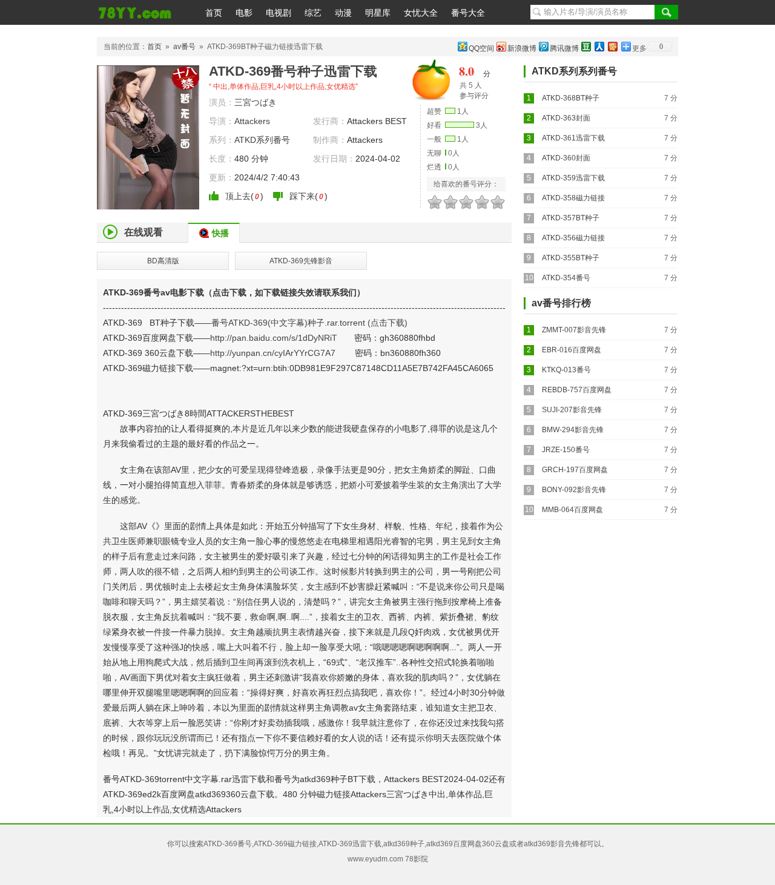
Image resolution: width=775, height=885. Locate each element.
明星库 (378, 13)
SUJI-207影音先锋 (572, 410)
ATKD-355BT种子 (570, 258)
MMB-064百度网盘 (572, 509)
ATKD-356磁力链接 (573, 238)
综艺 (313, 13)
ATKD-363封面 (566, 118)
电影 (244, 13)
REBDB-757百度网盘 (577, 390)
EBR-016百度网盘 (571, 350)
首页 (213, 13)
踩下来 (302, 196)
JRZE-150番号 (566, 450)
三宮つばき (255, 102)
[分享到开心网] (612, 46)
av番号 (184, 46)
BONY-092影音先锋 (574, 489)
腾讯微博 (564, 48)
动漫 (343, 13)
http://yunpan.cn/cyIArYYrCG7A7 (272, 353)
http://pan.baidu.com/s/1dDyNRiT (273, 338)
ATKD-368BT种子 (570, 98)
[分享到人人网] (598, 46)
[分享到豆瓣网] (585, 46)
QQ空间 (481, 48)
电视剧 (278, 13)
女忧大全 (421, 13)
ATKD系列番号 (262, 140)
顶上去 (238, 196)
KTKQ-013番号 (566, 370)
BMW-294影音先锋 (573, 430)
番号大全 (468, 13)
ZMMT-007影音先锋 (574, 330)
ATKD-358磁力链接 (573, 198)
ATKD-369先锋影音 (300, 261)
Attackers (252, 121)
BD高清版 (163, 261)
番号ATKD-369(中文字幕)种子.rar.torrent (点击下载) (309, 322)
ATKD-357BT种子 (570, 218)
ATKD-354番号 (566, 278)
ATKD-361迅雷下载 (573, 138)
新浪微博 (521, 48)
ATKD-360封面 (566, 158)
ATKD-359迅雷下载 (573, 178)
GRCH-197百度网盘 (575, 470)
